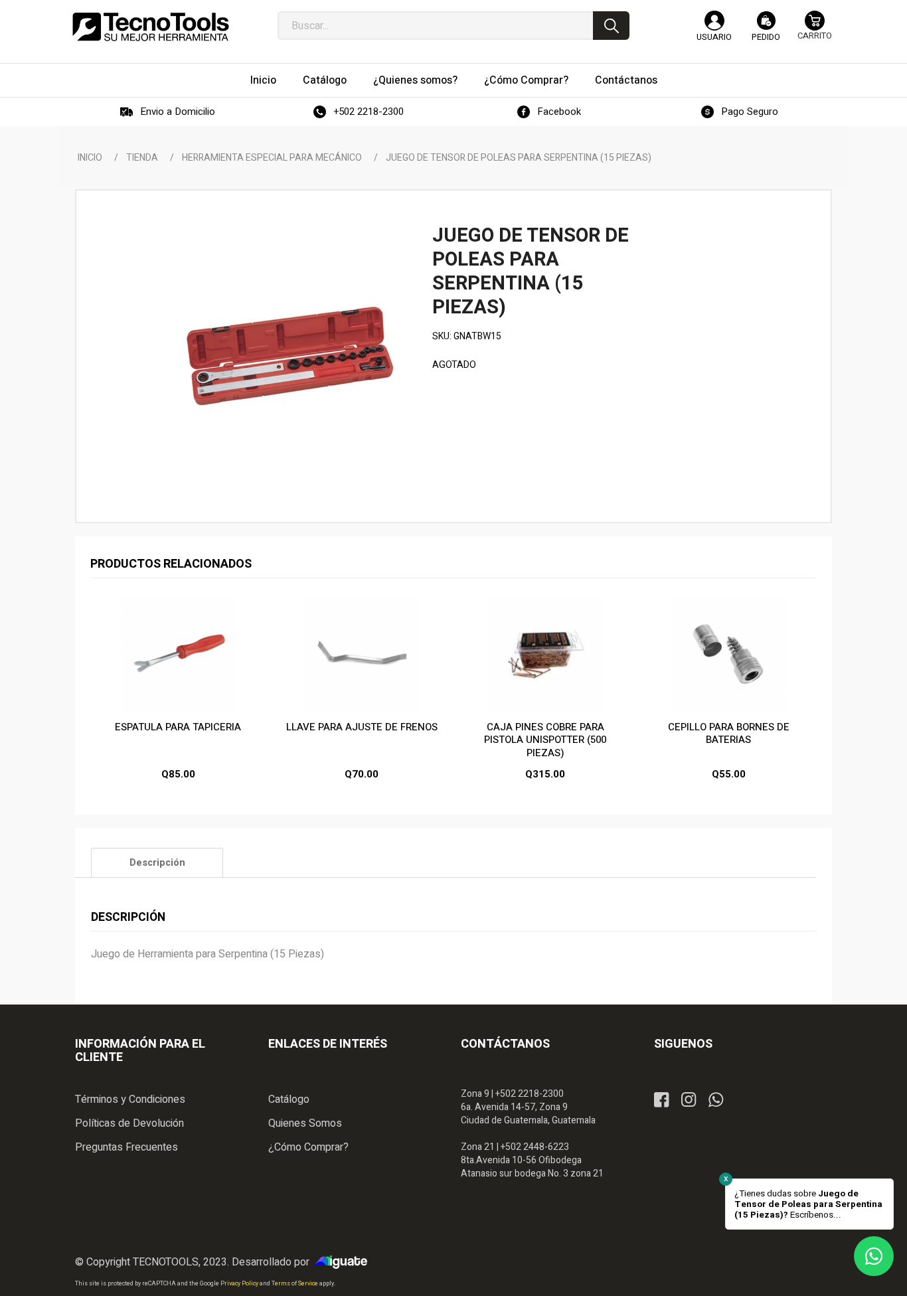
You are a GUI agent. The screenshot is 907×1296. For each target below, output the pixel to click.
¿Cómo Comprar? (308, 1147)
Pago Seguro (749, 111)
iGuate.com (344, 1262)
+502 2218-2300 (368, 111)
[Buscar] (611, 25)
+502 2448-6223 (535, 1147)
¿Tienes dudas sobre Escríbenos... (808, 1204)
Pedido (766, 37)
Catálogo (288, 1099)
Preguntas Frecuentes (126, 1147)
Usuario (714, 37)
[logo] (150, 26)
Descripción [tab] (157, 863)
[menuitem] (263, 80)
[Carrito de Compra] (814, 31)
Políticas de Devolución (129, 1123)
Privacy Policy (240, 1283)
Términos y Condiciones (130, 1099)
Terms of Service (295, 1283)
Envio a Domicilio (177, 111)
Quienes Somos (305, 1123)
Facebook (559, 111)
